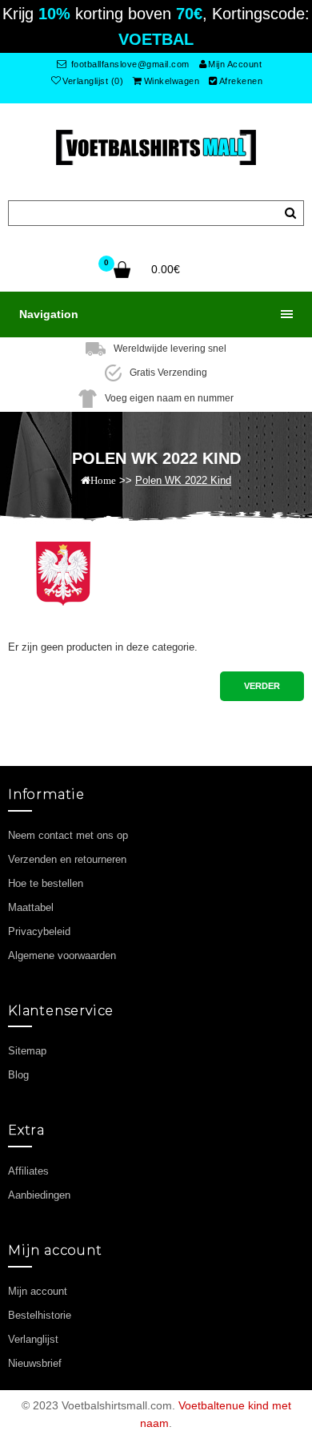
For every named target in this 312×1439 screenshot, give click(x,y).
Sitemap (27, 1051)
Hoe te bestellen (45, 883)
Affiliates (28, 1171)
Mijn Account (235, 64)
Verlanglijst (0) (92, 81)
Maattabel (31, 907)
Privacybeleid (39, 931)
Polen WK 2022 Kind (183, 480)
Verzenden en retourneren (67, 859)
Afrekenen (241, 81)
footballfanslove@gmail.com (129, 64)
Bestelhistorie (39, 1315)
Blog (18, 1075)
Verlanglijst (33, 1339)
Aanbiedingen (39, 1195)
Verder (262, 686)
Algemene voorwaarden (62, 955)
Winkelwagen (172, 81)
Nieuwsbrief (35, 1363)
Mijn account (37, 1291)
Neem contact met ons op (68, 835)
